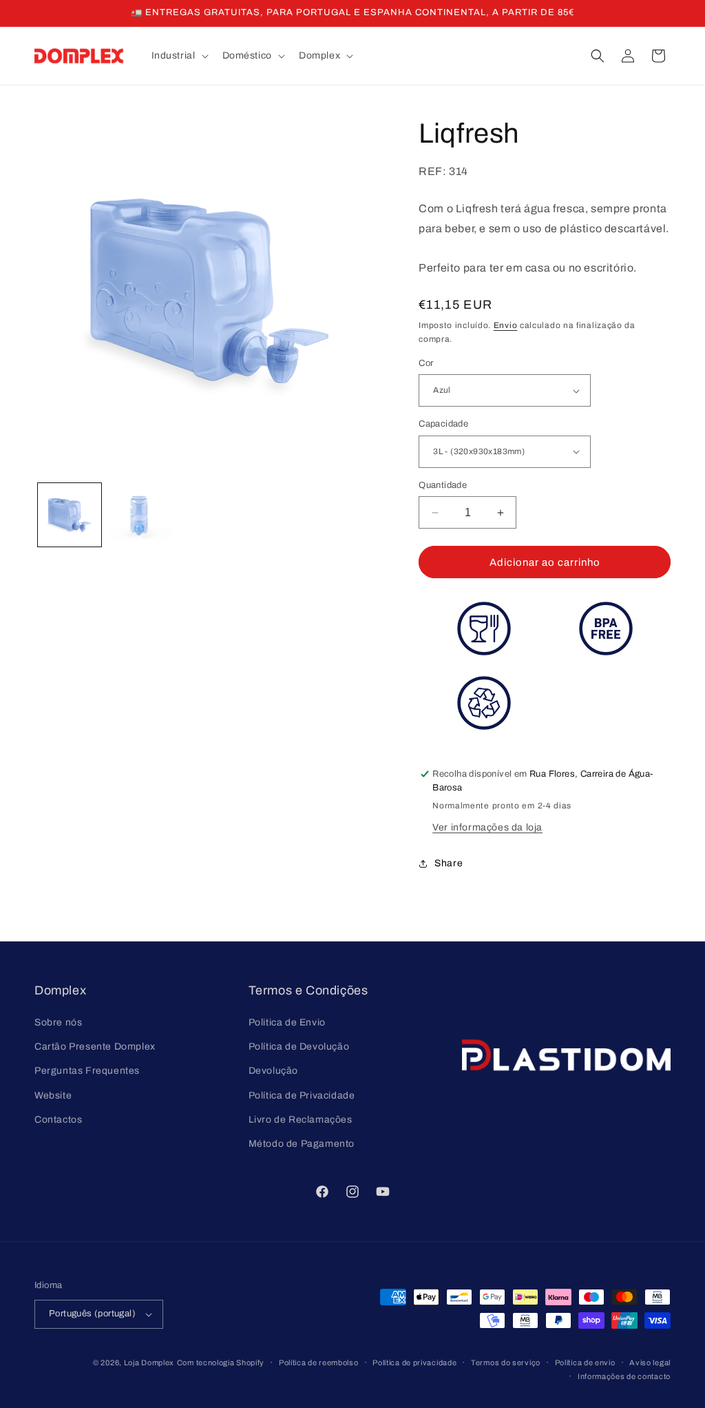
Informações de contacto (624, 1376)
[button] (178, 55)
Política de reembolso (319, 1362)
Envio (506, 325)
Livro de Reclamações (300, 1119)
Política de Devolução (299, 1046)
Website (53, 1095)
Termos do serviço (505, 1362)
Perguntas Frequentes (87, 1070)
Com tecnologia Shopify (220, 1362)
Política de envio (585, 1362)
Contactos (58, 1119)
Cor (426, 363)
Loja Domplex (149, 1362)
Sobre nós (58, 1022)
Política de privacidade (414, 1362)
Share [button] (448, 863)
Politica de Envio (287, 1022)
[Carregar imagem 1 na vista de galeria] (69, 515)
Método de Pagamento (302, 1144)
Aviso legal (650, 1362)
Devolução (273, 1070)
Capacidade (443, 424)
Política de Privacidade (302, 1095)
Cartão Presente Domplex (95, 1046)
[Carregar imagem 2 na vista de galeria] (139, 515)
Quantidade (443, 485)
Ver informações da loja (487, 827)
